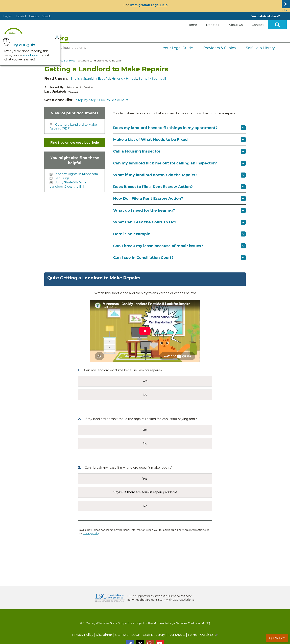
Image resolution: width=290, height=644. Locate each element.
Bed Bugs (61, 178)
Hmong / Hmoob (124, 78)
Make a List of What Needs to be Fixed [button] (150, 139)
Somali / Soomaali (152, 78)
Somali (46, 16)
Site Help (122, 635)
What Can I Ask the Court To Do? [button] (144, 222)
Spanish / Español (96, 78)
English (8, 16)
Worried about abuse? (265, 16)
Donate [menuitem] (211, 25)
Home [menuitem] (192, 25)
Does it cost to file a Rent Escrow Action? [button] (153, 186)
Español (21, 16)
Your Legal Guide (178, 48)
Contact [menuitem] (258, 25)
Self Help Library (260, 48)
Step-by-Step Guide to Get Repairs (102, 100)
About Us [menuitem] (236, 25)
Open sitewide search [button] (277, 24)
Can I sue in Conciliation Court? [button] (143, 257)
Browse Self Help (64, 60)
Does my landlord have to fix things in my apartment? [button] (165, 127)
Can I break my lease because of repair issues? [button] (158, 246)
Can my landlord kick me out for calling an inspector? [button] (165, 163)
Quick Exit (208, 635)
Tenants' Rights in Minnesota (76, 174)
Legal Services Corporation (110, 598)
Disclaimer (104, 635)
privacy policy (91, 533)
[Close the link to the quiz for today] (57, 37)
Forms (193, 635)
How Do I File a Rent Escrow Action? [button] (148, 198)
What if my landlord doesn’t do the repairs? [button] (155, 175)
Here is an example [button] (131, 234)
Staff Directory (154, 635)
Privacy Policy (82, 635)
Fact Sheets (176, 635)
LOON (136, 635)
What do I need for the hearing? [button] (144, 210)
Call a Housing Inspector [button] (136, 151)
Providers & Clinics (219, 48)
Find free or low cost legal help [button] (74, 142)
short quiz (31, 55)
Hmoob (34, 16)
